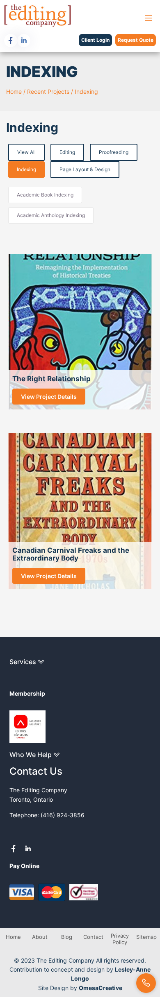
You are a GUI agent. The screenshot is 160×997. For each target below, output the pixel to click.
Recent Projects (48, 91)
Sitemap (146, 937)
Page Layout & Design (84, 169)
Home (14, 91)
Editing (67, 152)
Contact (93, 937)
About (40, 937)
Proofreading (113, 152)
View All (26, 152)
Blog (66, 937)
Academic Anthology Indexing (51, 215)
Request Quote (135, 40)
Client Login (95, 40)
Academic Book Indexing (45, 195)
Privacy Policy (120, 938)
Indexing (86, 91)
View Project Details (49, 396)
